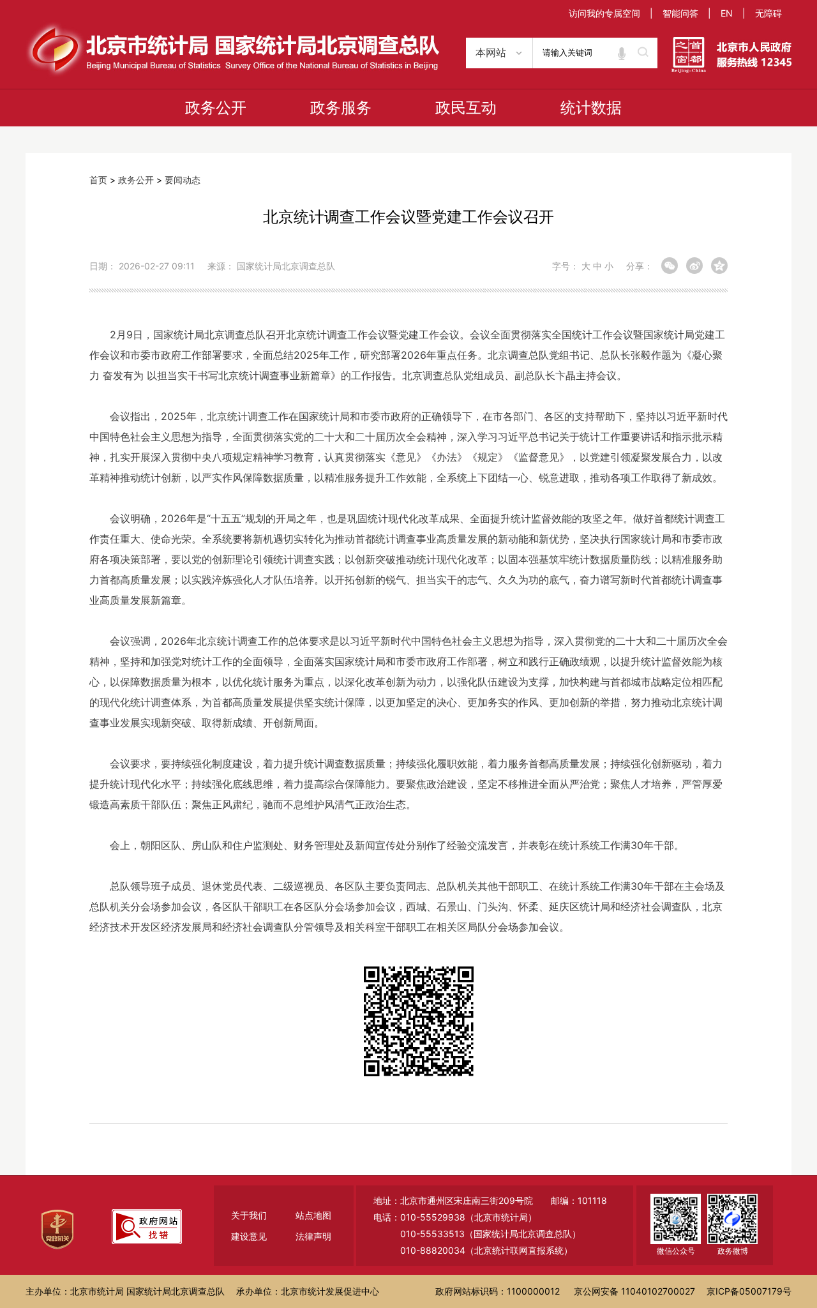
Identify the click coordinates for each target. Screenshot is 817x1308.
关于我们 (249, 1215)
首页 (98, 179)
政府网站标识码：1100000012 (497, 1291)
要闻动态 (182, 179)
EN (727, 13)
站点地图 (313, 1215)
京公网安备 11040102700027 (634, 1291)
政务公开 (215, 107)
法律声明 (313, 1236)
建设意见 (249, 1236)
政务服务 (340, 107)
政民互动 (466, 107)
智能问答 (680, 13)
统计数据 (591, 107)
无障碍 (768, 13)
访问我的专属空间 (604, 13)
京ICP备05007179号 (749, 1291)
